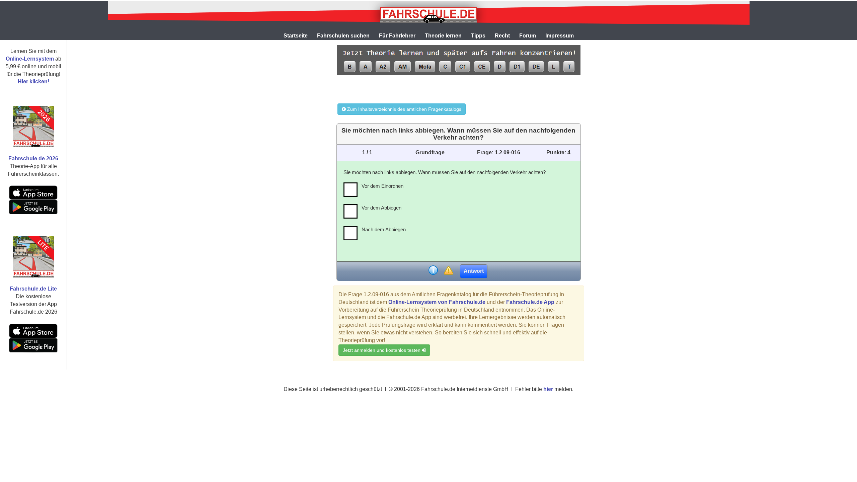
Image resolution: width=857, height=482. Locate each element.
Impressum (559, 35)
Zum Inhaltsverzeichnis (403, 109)
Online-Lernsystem (30, 59)
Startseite (296, 35)
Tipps (478, 35)
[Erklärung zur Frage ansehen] (433, 271)
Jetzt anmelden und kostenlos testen (382, 350)
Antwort (474, 271)
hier (548, 389)
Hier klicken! (33, 81)
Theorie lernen (443, 35)
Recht (502, 35)
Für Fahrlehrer (397, 35)
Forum (527, 35)
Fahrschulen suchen (343, 35)
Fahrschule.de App (530, 302)
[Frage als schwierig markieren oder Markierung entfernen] (448, 271)
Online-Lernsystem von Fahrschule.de (436, 302)
